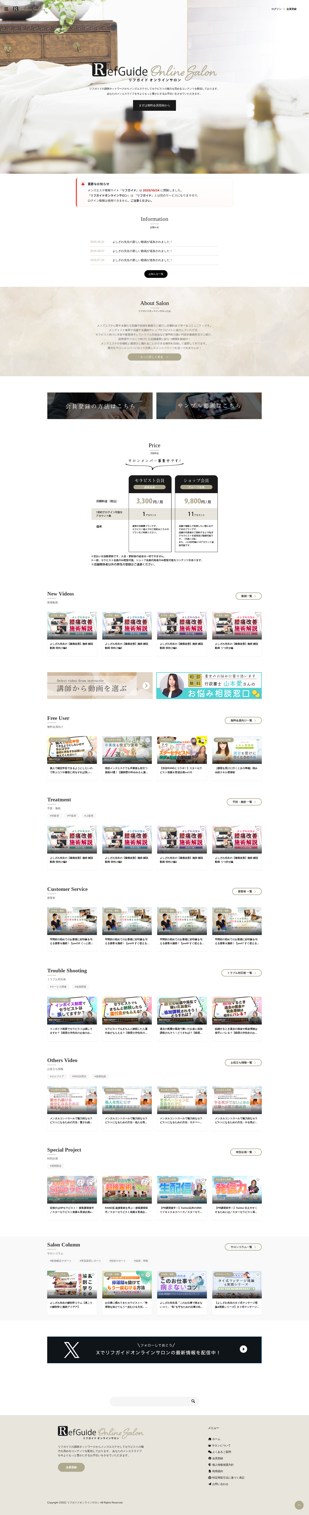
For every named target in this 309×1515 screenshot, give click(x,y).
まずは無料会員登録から (154, 105)
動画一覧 (246, 595)
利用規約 (217, 1471)
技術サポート (118, 1260)
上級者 (89, 815)
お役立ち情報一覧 (241, 1062)
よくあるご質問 (221, 1451)
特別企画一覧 (244, 1152)
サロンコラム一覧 (241, 1246)
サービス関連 (59, 986)
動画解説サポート (62, 1260)
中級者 (72, 815)
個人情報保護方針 (223, 1464)
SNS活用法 (80, 1076)
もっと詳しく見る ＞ (154, 356)
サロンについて (221, 1445)
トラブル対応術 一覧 (239, 972)
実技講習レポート (91, 1260)
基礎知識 (101, 1076)
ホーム (216, 1438)
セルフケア (58, 1076)
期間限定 (57, 1165)
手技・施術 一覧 (242, 801)
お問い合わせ (220, 1484)
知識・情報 (142, 1260)
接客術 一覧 (245, 891)
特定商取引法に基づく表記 (228, 1477)
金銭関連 (81, 986)
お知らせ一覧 (155, 273)
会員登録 (291, 9)
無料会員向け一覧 (241, 720)
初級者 (55, 815)
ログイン (276, 9)
